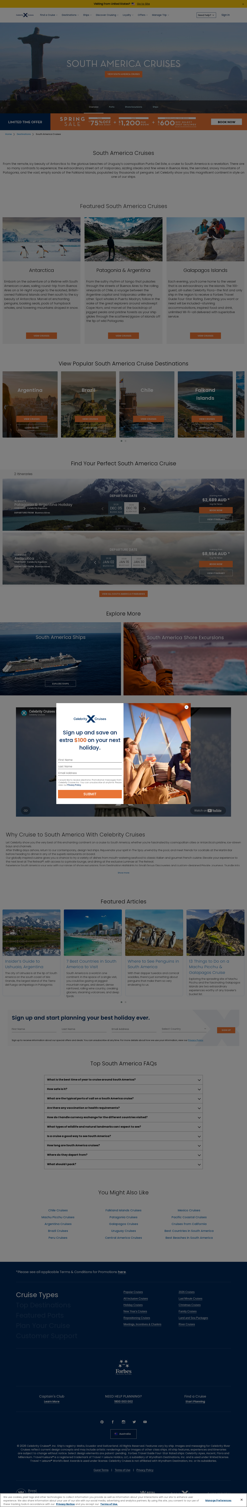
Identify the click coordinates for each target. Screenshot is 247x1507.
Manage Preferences (218, 1500)
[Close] (241, 1499)
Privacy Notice (65, 1504)
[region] (123, 1500)
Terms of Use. (109, 1504)
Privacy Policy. (74, 785)
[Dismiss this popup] (186, 707)
